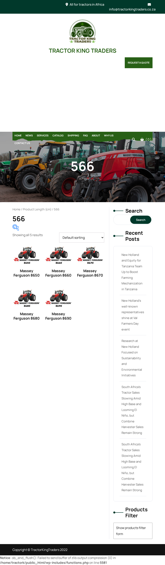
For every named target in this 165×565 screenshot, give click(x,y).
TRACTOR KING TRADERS (82, 50)
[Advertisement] (82, 101)
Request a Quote (139, 62)
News (29, 135)
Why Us (108, 135)
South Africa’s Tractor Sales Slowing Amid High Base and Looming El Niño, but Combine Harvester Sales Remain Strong (132, 410)
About (96, 135)
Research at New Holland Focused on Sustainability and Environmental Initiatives (132, 358)
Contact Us (22, 143)
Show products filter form (131, 531)
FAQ (85, 135)
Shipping (73, 135)
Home (18, 135)
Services (42, 135)
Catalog (58, 135)
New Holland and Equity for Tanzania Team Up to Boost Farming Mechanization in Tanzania (132, 272)
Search (133, 210)
